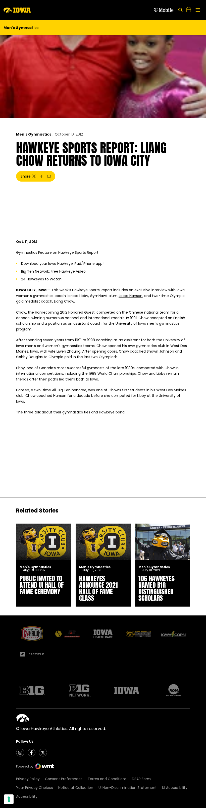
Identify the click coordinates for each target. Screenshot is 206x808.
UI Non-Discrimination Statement (127, 787)
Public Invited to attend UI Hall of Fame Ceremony (42, 585)
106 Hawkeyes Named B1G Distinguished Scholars (156, 588)
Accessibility (26, 796)
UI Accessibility (174, 787)
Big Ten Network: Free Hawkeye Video (53, 271)
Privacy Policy (28, 778)
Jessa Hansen (130, 295)
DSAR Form (141, 778)
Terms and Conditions (107, 778)
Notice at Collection (75, 787)
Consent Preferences (63, 778)
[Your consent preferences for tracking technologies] (9, 799)
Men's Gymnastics (33, 134)
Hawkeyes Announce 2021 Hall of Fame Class (98, 588)
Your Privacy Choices (34, 787)
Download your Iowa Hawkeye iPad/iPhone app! (62, 263)
